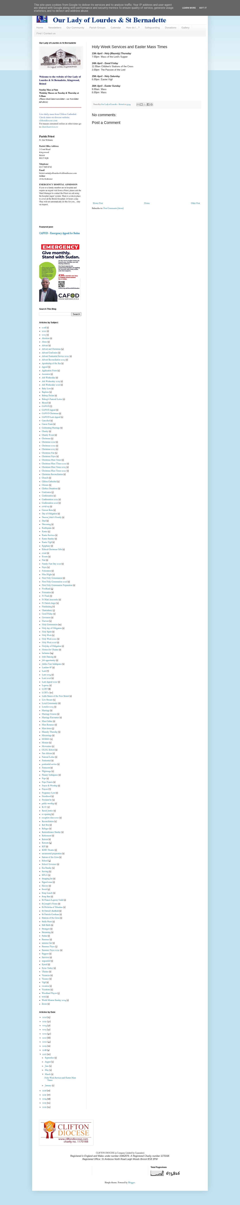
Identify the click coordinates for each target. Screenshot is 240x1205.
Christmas (46, 438)
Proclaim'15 (47, 800)
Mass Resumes (48, 724)
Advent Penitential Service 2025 (55, 356)
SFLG (45, 875)
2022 (44, 331)
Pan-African (47, 753)
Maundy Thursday (50, 732)
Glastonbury (47, 610)
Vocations (46, 989)
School (45, 860)
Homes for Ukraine (50, 649)
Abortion (45, 338)
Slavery (45, 886)
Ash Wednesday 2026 (51, 385)
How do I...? (133, 27)
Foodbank (46, 588)
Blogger (131, 1182)
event (44, 553)
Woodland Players (49, 993)
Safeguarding (152, 27)
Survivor (45, 957)
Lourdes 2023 (48, 707)
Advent (45, 345)
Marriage (46, 710)
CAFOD (45, 406)
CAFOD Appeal (49, 410)
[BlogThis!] (141, 104)
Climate (45, 485)
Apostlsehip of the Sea (51, 363)
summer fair (47, 943)
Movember (46, 746)
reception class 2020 (50, 817)
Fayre (44, 567)
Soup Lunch (47, 893)
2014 (44, 1099)
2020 (44, 1042)
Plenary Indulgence (50, 775)
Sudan (44, 936)
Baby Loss (46, 388)
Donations (170, 27)
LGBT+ (45, 692)
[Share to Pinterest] (151, 104)
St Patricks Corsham (50, 914)
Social (44, 889)
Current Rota (47, 510)
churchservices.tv (50, 126)
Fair (43, 560)
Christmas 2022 (48, 445)
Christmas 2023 (48, 449)
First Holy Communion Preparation (57, 585)
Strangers (46, 929)
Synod (44, 964)
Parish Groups (97, 27)
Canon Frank (47, 424)
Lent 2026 (46, 678)
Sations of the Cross (50, 857)
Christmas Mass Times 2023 (54, 467)
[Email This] (138, 104)
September (49, 1058)
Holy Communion (50, 624)
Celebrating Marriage (51, 428)
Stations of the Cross (50, 918)
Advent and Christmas (51, 349)
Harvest (45, 621)
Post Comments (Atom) (113, 208)
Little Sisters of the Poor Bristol (55, 696)
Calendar (116, 27)
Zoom (44, 1004)
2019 (44, 1046)
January (48, 1085)
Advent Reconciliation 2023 (53, 359)
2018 (44, 327)
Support (45, 953)
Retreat (45, 839)
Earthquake (47, 528)
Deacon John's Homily (51, 517)
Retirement (46, 835)
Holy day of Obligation (52, 628)
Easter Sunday (48, 538)
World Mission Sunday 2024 (54, 1000)
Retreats (45, 843)
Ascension (46, 374)
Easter (44, 531)
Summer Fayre (48, 946)
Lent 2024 (46, 674)
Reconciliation (48, 821)
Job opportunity (48, 660)
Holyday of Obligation (51, 646)
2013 (44, 1103)
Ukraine (45, 971)
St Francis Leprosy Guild (52, 900)
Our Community (75, 27)
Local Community (50, 703)
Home (39, 27)
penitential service (49, 764)
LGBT (45, 689)
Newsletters (54, 27)
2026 (44, 1017)
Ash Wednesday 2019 (51, 381)
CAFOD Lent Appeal (51, 417)
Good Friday (47, 614)
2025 (44, 1021)
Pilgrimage (46, 771)
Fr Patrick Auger (49, 603)
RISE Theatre (48, 850)
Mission (45, 742)
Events (45, 556)
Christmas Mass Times (51, 460)
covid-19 (45, 506)
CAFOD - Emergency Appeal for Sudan (59, 233)
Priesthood (46, 796)
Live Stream (47, 700)
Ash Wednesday (48, 377)
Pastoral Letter (48, 757)
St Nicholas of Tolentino (52, 907)
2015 (44, 1095)
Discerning (46, 524)
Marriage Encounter (50, 717)
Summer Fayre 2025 (51, 950)
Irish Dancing (47, 657)
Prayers (45, 789)
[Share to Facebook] (148, 104)
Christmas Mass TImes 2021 (54, 463)
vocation (45, 986)
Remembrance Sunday (51, 832)
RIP (43, 846)
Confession (46, 492)
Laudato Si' (47, 667)
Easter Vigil (47, 542)
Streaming (46, 932)
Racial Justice (47, 810)
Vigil (44, 982)
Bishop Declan (48, 395)
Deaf (44, 521)
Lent (44, 671)
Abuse (44, 342)
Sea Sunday (47, 868)
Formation (46, 592)
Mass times (46, 728)
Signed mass (47, 882)
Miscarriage (47, 735)
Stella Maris (47, 921)
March (48, 1074)
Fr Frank (45, 596)
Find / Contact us (46, 33)
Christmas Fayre (49, 456)
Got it (203, 8)
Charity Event (48, 435)
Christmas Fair (48, 453)
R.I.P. (44, 807)
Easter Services (48, 535)
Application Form (49, 370)
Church (45, 478)
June (47, 1066)
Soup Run (46, 896)
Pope (44, 778)
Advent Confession (50, 352)
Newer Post (98, 203)
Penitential (46, 760)
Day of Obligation (49, 513)
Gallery (185, 27)
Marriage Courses (49, 714)
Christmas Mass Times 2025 (54, 471)
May (47, 1070)
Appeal (45, 367)
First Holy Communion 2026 (54, 581)
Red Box (45, 825)
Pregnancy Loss (48, 793)
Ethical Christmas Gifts (52, 549)
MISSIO (46, 739)
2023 (44, 335)
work (44, 996)
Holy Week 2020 (49, 639)
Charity (45, 431)
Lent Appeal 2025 (49, 682)
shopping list (47, 878)
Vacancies (46, 975)
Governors (46, 617)
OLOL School (48, 750)
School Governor (49, 864)
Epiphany (46, 546)
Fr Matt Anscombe (50, 599)
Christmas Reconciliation (52, 474)
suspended (46, 961)
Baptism (45, 392)
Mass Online (47, 721)
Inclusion (46, 653)
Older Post (195, 203)
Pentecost (46, 767)
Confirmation (47, 495)
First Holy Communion (52, 578)
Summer (45, 939)
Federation (46, 571)
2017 (44, 1054)
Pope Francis (47, 782)
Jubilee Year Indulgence (52, 664)
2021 (44, 1038)
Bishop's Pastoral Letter (52, 399)
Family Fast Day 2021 (51, 564)
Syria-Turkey (47, 968)
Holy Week (46, 635)
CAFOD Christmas (50, 413)
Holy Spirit (47, 631)
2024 (44, 1025)
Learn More (189, 8)
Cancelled (46, 420)
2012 (44, 1107)
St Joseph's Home (49, 903)
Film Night (47, 574)
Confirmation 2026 (50, 503)
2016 (44, 1090)
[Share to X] (145, 104)
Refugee (45, 828)
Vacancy (45, 979)
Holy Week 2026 (49, 642)
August (48, 1062)
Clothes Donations (49, 488)
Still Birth (46, 925)
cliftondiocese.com (48, 120)
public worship (48, 803)
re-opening (46, 814)
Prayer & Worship (49, 785)
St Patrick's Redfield (50, 911)
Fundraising (47, 606)
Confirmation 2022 (50, 499)
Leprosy (45, 685)
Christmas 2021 (48, 442)
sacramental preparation (52, 853)
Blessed (45, 402)
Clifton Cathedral (49, 481)
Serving (45, 871)
